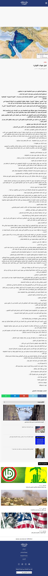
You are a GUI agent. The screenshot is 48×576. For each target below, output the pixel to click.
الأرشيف (24, 559)
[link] (19, 564)
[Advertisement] (24, 17)
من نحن (24, 549)
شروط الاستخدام (24, 552)
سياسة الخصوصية (24, 555)
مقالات (45, 62)
